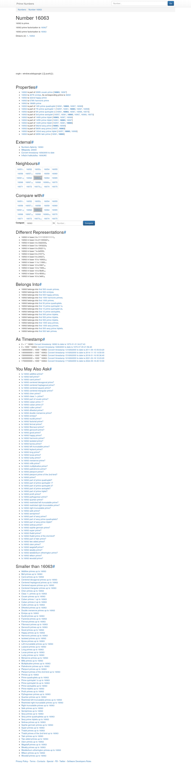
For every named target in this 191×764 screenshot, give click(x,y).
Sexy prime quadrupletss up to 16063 (38, 716)
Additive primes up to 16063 (33, 571)
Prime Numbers (25, 3)
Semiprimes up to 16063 (32, 711)
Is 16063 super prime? (31, 530)
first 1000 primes (46, 300)
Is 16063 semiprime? (30, 513)
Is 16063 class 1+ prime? (32, 396)
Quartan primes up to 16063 (33, 697)
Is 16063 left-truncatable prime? (35, 446)
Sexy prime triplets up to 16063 (35, 719)
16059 (46, 173)
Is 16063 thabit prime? (31, 533)
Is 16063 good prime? (31, 432)
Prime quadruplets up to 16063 (35, 677)
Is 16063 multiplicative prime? (34, 466)
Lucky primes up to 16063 (32, 655)
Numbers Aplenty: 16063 (32, 147)
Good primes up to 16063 (32, 629)
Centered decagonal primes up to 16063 (39, 579)
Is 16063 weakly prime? (31, 549)
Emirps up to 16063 (30, 613)
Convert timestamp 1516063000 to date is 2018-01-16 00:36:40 (76, 355)
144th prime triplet (44, 122)
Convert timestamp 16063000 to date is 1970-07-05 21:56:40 (65, 346)
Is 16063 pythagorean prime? (34, 496)
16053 (38, 169)
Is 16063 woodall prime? (32, 558)
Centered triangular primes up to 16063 (38, 588)
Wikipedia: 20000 (29, 149)
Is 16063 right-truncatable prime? (36, 508)
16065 (54, 177)
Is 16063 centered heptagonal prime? (38, 385)
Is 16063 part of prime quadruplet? (36, 480)
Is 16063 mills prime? (30, 463)
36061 (68, 94)
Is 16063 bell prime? (30, 376)
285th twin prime (43, 134)
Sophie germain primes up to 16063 (37, 724)
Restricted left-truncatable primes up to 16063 (41, 699)
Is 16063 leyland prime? (32, 449)
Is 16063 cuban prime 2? (32, 404)
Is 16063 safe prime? (30, 510)
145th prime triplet (44, 120)
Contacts (41, 761)
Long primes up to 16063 (32, 649)
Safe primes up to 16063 (32, 708)
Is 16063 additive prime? (32, 373)
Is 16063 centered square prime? (36, 387)
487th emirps (35, 94)
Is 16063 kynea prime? (31, 443)
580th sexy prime (43, 128)
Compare (20, 222)
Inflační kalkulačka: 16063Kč (34, 155)
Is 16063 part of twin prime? (33, 538)
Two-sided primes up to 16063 (34, 738)
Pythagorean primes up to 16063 (35, 694)
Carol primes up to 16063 (32, 576)
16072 (29, 186)
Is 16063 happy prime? (31, 435)
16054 (46, 169)
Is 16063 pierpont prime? (32, 471)
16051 (20, 169)
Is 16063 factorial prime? (32, 421)
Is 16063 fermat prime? (31, 424)
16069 (79, 106)
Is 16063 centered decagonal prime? (37, 382)
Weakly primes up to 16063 (33, 747)
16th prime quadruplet (45, 106)
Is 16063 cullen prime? (31, 407)
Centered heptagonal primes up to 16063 (39, 582)
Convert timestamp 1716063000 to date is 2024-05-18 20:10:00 (76, 360)
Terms (32, 761)
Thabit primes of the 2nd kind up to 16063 (39, 733)
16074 (46, 186)
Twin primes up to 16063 (32, 736)
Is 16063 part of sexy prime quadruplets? (39, 519)
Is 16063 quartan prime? (32, 499)
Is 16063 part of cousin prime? (34, 399)
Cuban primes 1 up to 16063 (34, 599)
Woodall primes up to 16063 (33, 755)
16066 (20, 182)
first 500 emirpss (46, 292)
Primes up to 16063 (30, 674)
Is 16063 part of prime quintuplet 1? (37, 482)
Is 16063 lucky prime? (31, 457)
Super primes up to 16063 (32, 727)
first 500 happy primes (49, 294)
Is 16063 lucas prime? (31, 454)
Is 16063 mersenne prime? (33, 460)
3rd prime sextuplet (44, 114)
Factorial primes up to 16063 (34, 618)
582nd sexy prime (44, 125)
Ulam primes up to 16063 (32, 741)
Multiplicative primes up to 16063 (35, 663)
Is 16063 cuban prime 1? (32, 401)
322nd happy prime (38, 97)
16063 (43, 27)
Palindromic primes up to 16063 (35, 666)
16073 (86, 111)
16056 (20, 173)
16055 (54, 169)
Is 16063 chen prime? (31, 393)
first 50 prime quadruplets (50, 303)
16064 (46, 177)
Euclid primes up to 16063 (32, 616)
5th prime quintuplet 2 (45, 111)
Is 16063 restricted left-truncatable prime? (39, 502)
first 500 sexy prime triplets (51, 328)
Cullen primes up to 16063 (33, 604)
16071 (20, 186)
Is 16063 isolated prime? (32, 440)
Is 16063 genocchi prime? (32, 429)
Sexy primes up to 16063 (32, 713)
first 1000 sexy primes (48, 322)
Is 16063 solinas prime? (32, 524)
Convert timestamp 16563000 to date (37, 152)
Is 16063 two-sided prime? (33, 541)
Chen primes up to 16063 (32, 590)
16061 (59, 106)
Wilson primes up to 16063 (33, 752)
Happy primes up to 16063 (33, 632)
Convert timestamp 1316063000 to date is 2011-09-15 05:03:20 (76, 349)
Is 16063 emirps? (29, 415)
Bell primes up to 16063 (31, 574)
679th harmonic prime (39, 100)
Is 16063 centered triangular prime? (37, 390)
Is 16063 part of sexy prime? (34, 516)
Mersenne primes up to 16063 (34, 657)
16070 (54, 182)
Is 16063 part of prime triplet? (34, 491)
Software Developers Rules (79, 761)
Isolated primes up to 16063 (33, 638)
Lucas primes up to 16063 (32, 652)
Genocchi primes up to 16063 (34, 627)
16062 (29, 177)
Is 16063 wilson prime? (31, 555)
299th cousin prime (44, 92)
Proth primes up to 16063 (32, 691)
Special (50, 761)
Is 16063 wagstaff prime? (32, 547)
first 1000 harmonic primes (51, 297)
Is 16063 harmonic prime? (33, 438)
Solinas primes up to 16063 (33, 722)
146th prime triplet (44, 117)
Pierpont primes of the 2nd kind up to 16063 (40, 671)
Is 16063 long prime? (30, 452)
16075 (54, 186)
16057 (59, 108)
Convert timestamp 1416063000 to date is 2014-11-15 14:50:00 (76, 352)
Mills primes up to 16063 (32, 660)
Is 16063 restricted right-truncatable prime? (40, 505)
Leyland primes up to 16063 (33, 646)
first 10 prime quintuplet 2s (50, 308)
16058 (38, 173)
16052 (29, 169)
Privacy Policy (22, 761)
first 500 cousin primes (49, 289)
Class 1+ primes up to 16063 (34, 593)
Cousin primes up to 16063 (33, 596)
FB (56, 761)
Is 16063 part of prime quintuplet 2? (37, 485)
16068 (38, 182)
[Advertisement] (95, 52)
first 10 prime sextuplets (49, 311)
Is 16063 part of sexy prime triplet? (36, 522)
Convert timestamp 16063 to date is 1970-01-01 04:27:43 (59, 344)
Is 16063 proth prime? (31, 494)
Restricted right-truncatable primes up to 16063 (42, 702)
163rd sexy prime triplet (46, 131)
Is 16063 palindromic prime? (34, 468)
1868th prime (35, 103)
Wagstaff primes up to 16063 (34, 744)
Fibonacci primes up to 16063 (34, 624)
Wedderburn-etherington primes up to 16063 (41, 750)
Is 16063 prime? (28, 477)
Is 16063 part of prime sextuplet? (36, 488)
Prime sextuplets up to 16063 (34, 685)
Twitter (62, 761)
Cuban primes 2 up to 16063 (34, 602)
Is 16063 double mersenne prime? (36, 413)
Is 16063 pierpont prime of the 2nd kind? (39, 474)
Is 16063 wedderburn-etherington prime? (39, 552)
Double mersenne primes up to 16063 (38, 610)
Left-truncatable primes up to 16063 (37, 643)
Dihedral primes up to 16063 (34, 607)
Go (170, 3)
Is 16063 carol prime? (31, 379)
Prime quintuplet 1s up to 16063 (35, 680)
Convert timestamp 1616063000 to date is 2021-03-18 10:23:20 (76, 358)
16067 (63, 92)
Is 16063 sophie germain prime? (35, 527)
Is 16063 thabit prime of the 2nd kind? (38, 535)
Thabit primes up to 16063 (33, 730)
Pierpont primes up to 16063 (34, 669)
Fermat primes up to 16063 (33, 621)
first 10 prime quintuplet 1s (50, 306)
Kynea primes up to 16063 (33, 641)
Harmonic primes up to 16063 (34, 635)
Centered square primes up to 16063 (37, 585)
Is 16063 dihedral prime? (32, 410)
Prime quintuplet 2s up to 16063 (35, 683)
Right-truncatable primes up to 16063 (37, 705)
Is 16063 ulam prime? (31, 544)
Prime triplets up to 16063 (32, 688)
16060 (54, 173)
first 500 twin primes (48, 331)
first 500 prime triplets (48, 314)
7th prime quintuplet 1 (45, 108)
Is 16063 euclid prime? (31, 418)
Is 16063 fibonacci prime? (32, 427)
